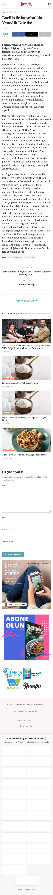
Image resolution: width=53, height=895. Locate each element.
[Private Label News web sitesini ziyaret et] (39, 751)
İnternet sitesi (7, 541)
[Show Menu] (3, 4)
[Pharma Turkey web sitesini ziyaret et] (14, 761)
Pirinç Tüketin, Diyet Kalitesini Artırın (20, 383)
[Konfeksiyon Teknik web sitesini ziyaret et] (14, 805)
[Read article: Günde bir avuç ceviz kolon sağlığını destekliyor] (26, 440)
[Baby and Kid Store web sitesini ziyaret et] (39, 837)
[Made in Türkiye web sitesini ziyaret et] (14, 870)
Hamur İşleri (30, 257)
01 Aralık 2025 (7, 424)
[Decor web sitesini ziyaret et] (39, 816)
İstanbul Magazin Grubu (26, 890)
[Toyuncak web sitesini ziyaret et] (14, 837)
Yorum (6, 485)
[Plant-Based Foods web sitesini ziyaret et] (39, 783)
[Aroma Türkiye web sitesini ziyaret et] (14, 794)
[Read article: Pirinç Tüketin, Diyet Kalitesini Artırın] (26, 368)
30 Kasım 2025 (7, 458)
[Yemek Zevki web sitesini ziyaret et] (14, 772)
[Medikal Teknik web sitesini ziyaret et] (39, 761)
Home (4, 12)
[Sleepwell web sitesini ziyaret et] (39, 805)
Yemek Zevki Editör (26, 300)
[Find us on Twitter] (24, 726)
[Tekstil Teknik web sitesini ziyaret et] (39, 794)
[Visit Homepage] (26, 4)
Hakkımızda (20, 704)
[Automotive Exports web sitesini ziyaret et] (39, 859)
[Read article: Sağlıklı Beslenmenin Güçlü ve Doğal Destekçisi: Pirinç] (26, 403)
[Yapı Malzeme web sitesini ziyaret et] (14, 859)
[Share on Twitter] (31, 34)
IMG (24, 721)
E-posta (6, 529)
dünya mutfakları (15, 257)
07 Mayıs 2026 (7, 352)
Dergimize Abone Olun (36, 704)
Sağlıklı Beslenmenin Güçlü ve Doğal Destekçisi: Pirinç (24, 419)
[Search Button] (49, 4)
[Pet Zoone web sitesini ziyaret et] (26, 881)
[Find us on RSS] (31, 726)
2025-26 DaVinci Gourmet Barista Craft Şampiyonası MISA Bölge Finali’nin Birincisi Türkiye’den (26, 347)
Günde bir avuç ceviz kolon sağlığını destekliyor (24, 454)
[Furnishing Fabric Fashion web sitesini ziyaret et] (39, 826)
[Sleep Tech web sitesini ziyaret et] (14, 816)
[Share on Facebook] (18, 34)
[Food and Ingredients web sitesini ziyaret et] (14, 783)
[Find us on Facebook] (20, 726)
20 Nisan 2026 (7, 386)
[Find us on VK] (27, 726)
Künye (9, 704)
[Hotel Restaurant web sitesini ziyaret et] (39, 772)
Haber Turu (13, 12)
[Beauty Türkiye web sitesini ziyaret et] (14, 751)
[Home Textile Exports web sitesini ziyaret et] (14, 826)
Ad (4, 517)
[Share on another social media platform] (45, 34)
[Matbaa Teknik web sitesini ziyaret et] (39, 848)
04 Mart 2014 (7, 29)
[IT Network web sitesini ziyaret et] (14, 848)
